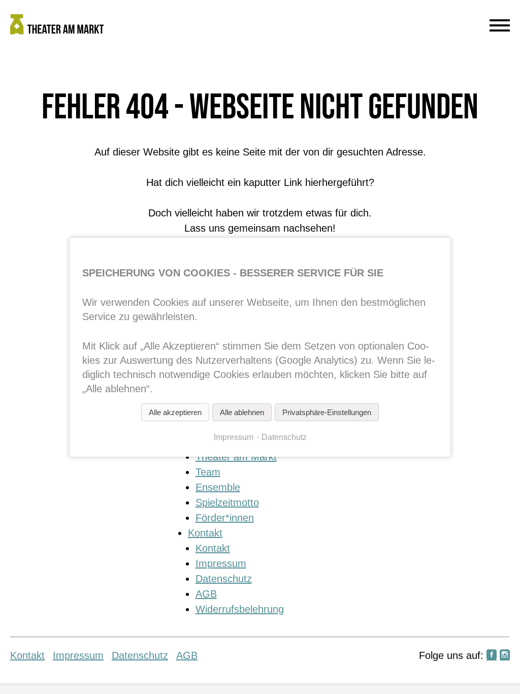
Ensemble (218, 487)
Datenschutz (224, 578)
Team (208, 472)
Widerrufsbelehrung (240, 609)
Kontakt (205, 533)
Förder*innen (225, 517)
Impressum (221, 563)
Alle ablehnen (242, 412)
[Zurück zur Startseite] (196, 26)
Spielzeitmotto (227, 502)
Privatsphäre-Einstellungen (326, 412)
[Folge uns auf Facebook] (491, 655)
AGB (206, 594)
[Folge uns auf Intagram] (505, 655)
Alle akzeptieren (175, 412)
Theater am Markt (236, 456)
